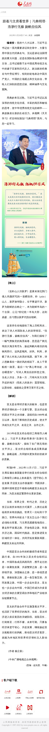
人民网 (3, 12)
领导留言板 (41, 698)
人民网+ (18, 698)
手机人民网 (29, 698)
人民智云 (18, 714)
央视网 (37, 35)
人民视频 (7, 714)
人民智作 (29, 714)
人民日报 (7, 698)
